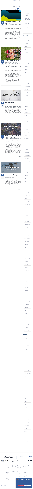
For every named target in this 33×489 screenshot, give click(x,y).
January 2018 (26, 261)
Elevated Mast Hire (27, 380)
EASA (25, 376)
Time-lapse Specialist (19, 476)
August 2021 (26, 138)
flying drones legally (14, 107)
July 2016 (26, 307)
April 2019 (26, 218)
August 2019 (26, 207)
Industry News (7, 468)
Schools (25, 431)
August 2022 (26, 103)
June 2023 (26, 75)
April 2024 (26, 55)
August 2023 (26, 69)
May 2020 (26, 181)
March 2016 (26, 318)
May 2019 (26, 215)
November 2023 (27, 60)
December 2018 (27, 230)
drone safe (10, 106)
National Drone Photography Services (8, 474)
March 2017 (26, 287)
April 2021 (26, 149)
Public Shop (13, 473)
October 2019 (26, 201)
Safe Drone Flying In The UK (12, 174)
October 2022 (26, 98)
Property (26, 428)
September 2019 (27, 204)
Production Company (24, 472)
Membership (15, 6)
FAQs (7, 476)
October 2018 (26, 235)
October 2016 (26, 298)
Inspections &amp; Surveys (27, 392)
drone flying (7, 107)
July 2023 (26, 72)
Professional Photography (19, 463)
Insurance (26, 395)
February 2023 (27, 86)
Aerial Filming (26, 341)
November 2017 (27, 267)
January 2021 (26, 158)
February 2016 (27, 321)
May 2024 (26, 52)
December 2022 (27, 92)
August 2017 (26, 273)
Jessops (25, 398)
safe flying (19, 176)
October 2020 (27, 166)
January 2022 (27, 123)
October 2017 (26, 270)
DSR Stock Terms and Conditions (30, 468)
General (19, 24)
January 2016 (26, 324)
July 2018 (26, 244)
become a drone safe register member (14, 66)
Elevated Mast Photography (25, 463)
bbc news (11, 107)
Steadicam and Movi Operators (19, 470)
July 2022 (26, 106)
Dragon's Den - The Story (8, 470)
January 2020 (27, 192)
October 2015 (26, 330)
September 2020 (27, 169)
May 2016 (26, 313)
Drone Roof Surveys (26, 24)
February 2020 (27, 189)
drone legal (13, 106)
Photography (26, 422)
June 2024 (26, 49)
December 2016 (27, 293)
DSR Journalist (7, 24)
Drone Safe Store (9, 65)
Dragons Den (26, 370)
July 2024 (26, 46)
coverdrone (10, 176)
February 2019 (27, 224)
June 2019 (26, 212)
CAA (18, 175)
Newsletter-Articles (26, 413)
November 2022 (27, 95)
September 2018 (27, 238)
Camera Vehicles (18, 465)
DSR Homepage (13, 463)
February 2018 (27, 258)
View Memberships (14, 466)
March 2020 (26, 187)
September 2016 (27, 301)
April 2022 (26, 115)
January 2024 (26, 57)
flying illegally (19, 107)
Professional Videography (25, 466)
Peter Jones (26, 416)
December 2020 (27, 161)
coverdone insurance (14, 176)
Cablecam (26, 364)
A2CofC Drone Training (27, 338)
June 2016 (26, 310)
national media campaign (16, 67)
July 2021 (26, 141)
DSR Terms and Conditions (30, 464)
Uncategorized (27, 441)
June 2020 (26, 178)
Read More (19, 84)
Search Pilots (14, 468)
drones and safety (11, 67)
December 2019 (27, 195)
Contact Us (30, 470)
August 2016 (26, 304)
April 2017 (26, 284)
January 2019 (26, 227)
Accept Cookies (21, 485)
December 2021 (27, 126)
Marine (25, 404)
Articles (18, 138)
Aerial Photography (26, 345)
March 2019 (26, 221)
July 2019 (26, 209)
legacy (25, 401)
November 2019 (27, 198)
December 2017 (27, 264)
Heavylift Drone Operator (24, 469)
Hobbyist (15, 65)
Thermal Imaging (26, 438)
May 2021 (26, 146)
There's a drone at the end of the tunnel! (27, 19)
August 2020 (26, 172)
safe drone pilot (7, 176)
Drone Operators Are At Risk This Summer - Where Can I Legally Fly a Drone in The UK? (12, 62)
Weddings (26, 443)
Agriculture (26, 352)
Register (31, 456)
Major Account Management (8, 464)
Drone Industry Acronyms (7, 479)
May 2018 (26, 250)
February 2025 (27, 37)
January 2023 (26, 89)
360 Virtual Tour (18, 474)
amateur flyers (7, 140)
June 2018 (26, 247)
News (20, 24)
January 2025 (27, 40)
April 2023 (26, 80)
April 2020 (26, 184)
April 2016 (26, 316)
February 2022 (27, 121)
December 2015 (27, 327)
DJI (25, 367)
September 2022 (27, 100)
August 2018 (26, 241)
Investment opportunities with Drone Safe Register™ (27, 14)
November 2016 (27, 296)
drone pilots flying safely (11, 105)
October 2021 (26, 132)
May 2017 (26, 281)
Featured (13, 65)
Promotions (26, 425)
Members (26, 407)
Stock (25, 434)
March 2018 (26, 255)
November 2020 (27, 164)
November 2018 (27, 232)
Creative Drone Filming (25, 477)
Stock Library (14, 469)
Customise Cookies (28, 485)
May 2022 (26, 112)
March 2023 (26, 83)
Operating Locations (13, 472)
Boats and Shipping (26, 358)
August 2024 (26, 43)
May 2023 (26, 78)
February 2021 (27, 155)
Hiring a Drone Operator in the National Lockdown (27, 29)
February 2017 (27, 290)
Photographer (27, 419)
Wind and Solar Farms (27, 447)
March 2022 (26, 118)
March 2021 (26, 152)
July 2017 (26, 275)
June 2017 (26, 278)
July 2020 (26, 175)
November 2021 (27, 129)
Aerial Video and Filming (27, 349)
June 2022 (26, 109)
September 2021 (27, 135)
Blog (19, 6)
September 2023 (27, 66)
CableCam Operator (19, 468)
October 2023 (26, 63)
